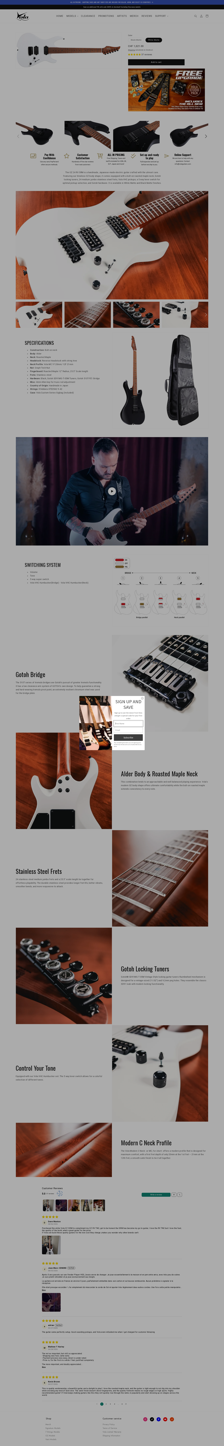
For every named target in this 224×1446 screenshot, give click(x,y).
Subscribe (128, 737)
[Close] (142, 698)
